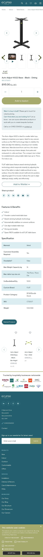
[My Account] (26, 3)
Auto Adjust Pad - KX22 (28, 353)
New (3, 454)
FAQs (3, 489)
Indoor (4, 458)
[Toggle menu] (39, 3)
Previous (6, 33)
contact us (28, 127)
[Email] (23, 196)
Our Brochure (6, 506)
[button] (21, 549)
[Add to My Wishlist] (16, 332)
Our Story (5, 498)
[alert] (21, 540)
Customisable (6, 465)
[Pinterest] (18, 196)
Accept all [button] (11, 553)
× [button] (41, 526)
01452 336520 (16, 127)
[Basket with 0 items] (35, 3)
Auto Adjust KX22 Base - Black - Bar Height (14, 356)
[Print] (28, 196)
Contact (4, 428)
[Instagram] (13, 404)
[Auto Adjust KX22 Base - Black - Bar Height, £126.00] (14, 343)
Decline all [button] (31, 553)
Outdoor (5, 462)
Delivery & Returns (8, 482)
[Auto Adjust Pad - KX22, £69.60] (28, 343)
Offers (4, 469)
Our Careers (6, 513)
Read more (13, 535)
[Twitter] (9, 196)
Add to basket (21, 101)
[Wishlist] (30, 3)
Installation (5, 478)
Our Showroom (7, 509)
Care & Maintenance (9, 485)
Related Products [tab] (9, 322)
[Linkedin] (13, 196)
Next (36, 33)
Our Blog (5, 502)
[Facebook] (4, 196)
